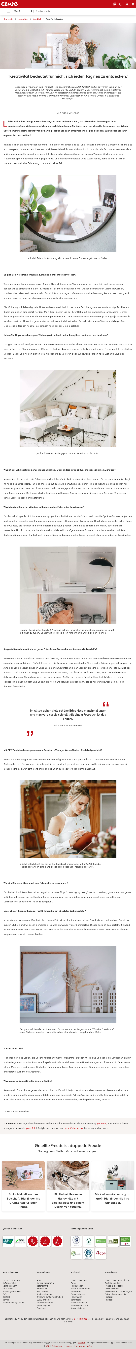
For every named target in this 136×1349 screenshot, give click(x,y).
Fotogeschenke (78, 1294)
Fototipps (109, 1300)
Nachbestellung (10, 1286)
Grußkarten (76, 1291)
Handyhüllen (76, 1297)
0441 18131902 (80, 1319)
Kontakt (6, 1297)
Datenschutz (42, 1286)
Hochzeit (108, 1297)
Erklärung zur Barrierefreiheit (50, 1297)
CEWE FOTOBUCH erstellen (117, 1280)
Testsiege (41, 1308)
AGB (38, 1280)
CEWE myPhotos (44, 1300)
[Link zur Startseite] (27, 3)
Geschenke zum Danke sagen (118, 1291)
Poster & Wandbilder (80, 1288)
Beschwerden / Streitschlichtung (44, 1293)
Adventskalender (78, 1308)
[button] (127, 4)
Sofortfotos (76, 1300)
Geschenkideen (112, 1288)
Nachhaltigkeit (43, 1305)
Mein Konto (8, 1288)
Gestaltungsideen (113, 1283)
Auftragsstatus (9, 1283)
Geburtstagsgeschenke (115, 1294)
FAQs (5, 1294)
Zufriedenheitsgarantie (13, 1302)
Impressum (42, 1288)
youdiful (101, 1123)
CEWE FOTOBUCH (79, 1280)
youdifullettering (74, 1128)
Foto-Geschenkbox (79, 1305)
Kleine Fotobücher (79, 1302)
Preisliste (81, 1342)
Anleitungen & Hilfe (12, 1291)
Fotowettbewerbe (45, 1302)
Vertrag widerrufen (45, 1283)
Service (6, 1300)
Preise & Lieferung (11, 1280)
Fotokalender (77, 1286)
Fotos (73, 1283)
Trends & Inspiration (114, 1286)
